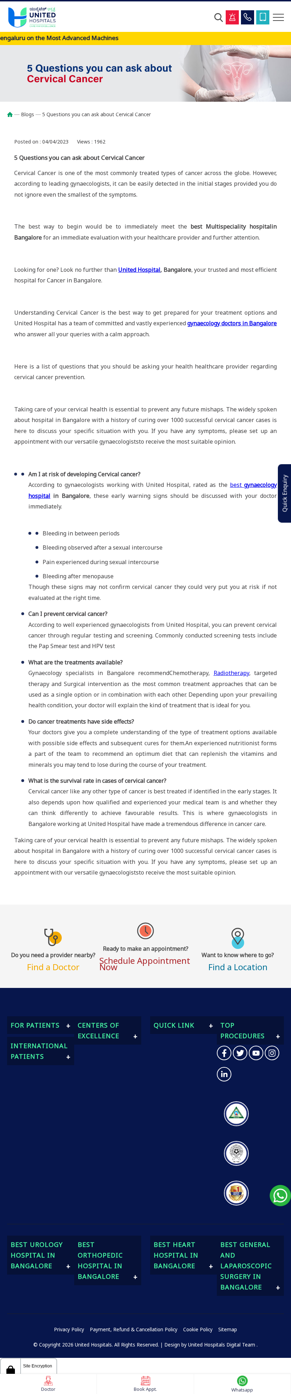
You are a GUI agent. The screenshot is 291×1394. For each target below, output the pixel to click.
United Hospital (139, 270)
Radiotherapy (231, 673)
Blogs (27, 114)
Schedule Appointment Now (144, 957)
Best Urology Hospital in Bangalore (37, 1255)
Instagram (272, 1053)
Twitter (240, 1053)
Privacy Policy (69, 1329)
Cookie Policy (198, 1329)
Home (13, 114)
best (237, 485)
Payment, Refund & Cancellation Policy (133, 1329)
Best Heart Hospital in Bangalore (176, 1255)
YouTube (256, 1053)
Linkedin (224, 1074)
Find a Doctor (53, 960)
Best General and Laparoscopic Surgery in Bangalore (246, 1265)
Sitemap (227, 1329)
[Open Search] (219, 17)
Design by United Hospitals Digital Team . (211, 1345)
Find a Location (238, 960)
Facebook (224, 1053)
